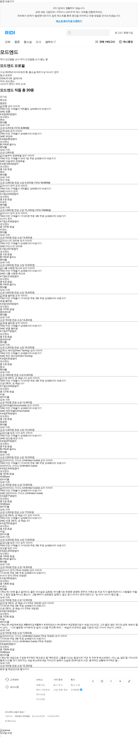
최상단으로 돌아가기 (18, 669)
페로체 (3, 421)
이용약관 (8, 716)
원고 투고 (58, 685)
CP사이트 (40, 694)
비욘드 (3, 202)
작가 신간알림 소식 (10, 59)
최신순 (3, 99)
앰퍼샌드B (5, 311)
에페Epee (5, 476)
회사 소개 (75, 685)
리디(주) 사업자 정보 (14, 712)
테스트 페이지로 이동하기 (69, 21)
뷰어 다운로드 (43, 689)
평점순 (3, 103)
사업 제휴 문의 (60, 689)
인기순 (3, 96)
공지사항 (14, 687)
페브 (2, 119)
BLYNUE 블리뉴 (8, 144)
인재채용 (75, 689)
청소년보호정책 (38, 716)
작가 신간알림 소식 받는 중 (34, 59)
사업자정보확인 (53, 716)
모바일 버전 (6, 732)
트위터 (8, 75)
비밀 (2, 394)
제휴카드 (40, 685)
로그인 (124, 32)
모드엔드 (4, 116)
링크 (2, 366)
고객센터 (14, 679)
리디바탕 (40, 699)
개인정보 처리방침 (22, 716)
